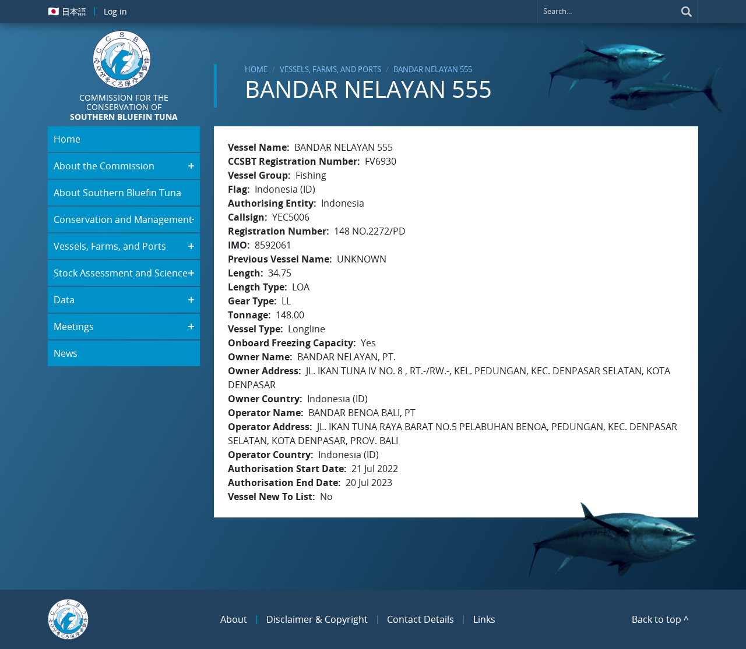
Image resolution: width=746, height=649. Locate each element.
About (233, 619)
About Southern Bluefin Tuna (117, 192)
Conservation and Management (123, 219)
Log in (115, 11)
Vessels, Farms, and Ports (330, 69)
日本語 (67, 11)
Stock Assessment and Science (121, 273)
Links (484, 619)
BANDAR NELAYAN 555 (432, 69)
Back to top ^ (660, 619)
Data (64, 299)
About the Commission (104, 165)
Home (256, 69)
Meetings (74, 326)
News (66, 353)
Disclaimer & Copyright (317, 619)
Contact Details (420, 619)
